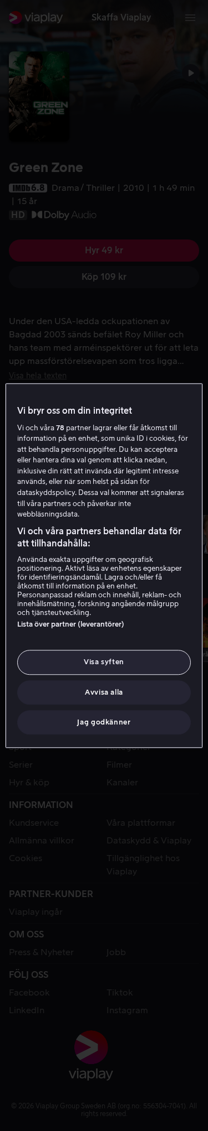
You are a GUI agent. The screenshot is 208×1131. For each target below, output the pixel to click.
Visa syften (104, 662)
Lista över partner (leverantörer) (70, 624)
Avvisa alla (104, 692)
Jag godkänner (103, 722)
